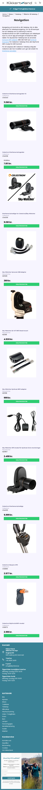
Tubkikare (5, 704)
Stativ (4, 716)
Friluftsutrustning (8, 712)
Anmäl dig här (11, 778)
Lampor (5, 721)
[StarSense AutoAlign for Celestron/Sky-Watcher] (21, 192)
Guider (4, 729)
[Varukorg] (40, 3)
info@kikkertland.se (12, 666)
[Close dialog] (41, 754)
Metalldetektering (8, 726)
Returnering (6, 745)
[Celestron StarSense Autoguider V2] (21, 72)
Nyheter (5, 700)
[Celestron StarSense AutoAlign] (21, 484)
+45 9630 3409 (11, 660)
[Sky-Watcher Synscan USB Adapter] (21, 250)
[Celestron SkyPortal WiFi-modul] (21, 602)
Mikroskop (5, 709)
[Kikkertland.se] (19, 3)
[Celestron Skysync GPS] (21, 543)
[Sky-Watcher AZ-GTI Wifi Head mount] (21, 309)
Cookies (5, 748)
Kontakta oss (6, 741)
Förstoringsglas (7, 724)
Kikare (4, 702)
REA (3, 697)
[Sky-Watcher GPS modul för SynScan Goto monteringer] (21, 426)
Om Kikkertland (7, 750)
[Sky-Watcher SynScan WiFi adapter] (21, 367)
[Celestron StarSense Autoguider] (21, 130)
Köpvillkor (5, 743)
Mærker (5, 731)
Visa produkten (21, 106)
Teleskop (5, 707)
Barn (3, 719)
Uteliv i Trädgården (8, 714)
